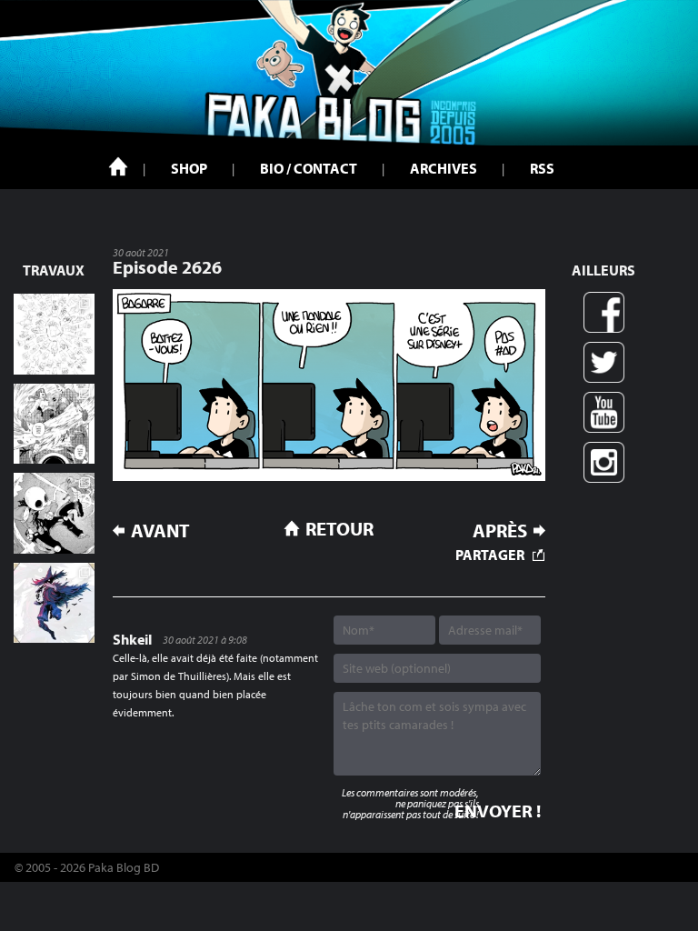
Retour (339, 528)
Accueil (118, 166)
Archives (443, 168)
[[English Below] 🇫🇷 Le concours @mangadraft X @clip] (54, 424)
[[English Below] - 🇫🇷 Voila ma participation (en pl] (54, 603)
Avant (160, 530)
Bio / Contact (308, 168)
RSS (542, 168)
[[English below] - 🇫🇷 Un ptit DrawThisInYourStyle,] (54, 513)
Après (500, 530)
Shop (189, 168)
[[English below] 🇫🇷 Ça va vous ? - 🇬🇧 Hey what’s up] (54, 334)
